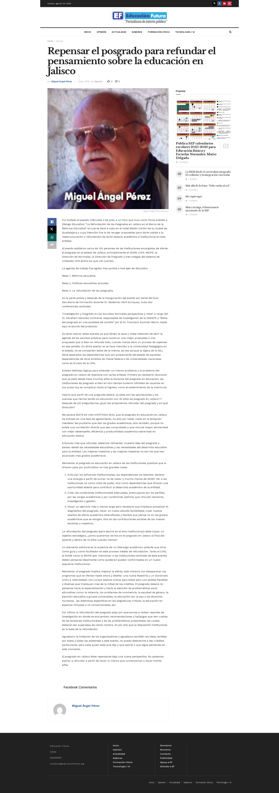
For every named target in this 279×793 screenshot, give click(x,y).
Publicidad (166, 758)
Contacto (165, 754)
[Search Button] (230, 32)
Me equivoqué (194, 196)
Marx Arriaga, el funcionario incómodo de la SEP (202, 209)
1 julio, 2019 (83, 81)
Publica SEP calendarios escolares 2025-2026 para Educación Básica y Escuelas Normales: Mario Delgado (196, 151)
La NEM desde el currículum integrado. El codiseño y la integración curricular (208, 173)
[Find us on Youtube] (224, 3)
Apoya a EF (166, 762)
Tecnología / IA (185, 32)
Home (50, 41)
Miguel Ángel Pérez (62, 81)
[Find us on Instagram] (229, 3)
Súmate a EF (167, 766)
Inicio (87, 32)
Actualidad (119, 32)
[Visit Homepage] (139, 17)
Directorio (166, 745)
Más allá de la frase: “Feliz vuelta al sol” (208, 185)
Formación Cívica (159, 32)
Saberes (137, 32)
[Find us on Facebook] (219, 3)
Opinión (101, 32)
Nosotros (165, 749)
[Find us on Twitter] (214, 3)
